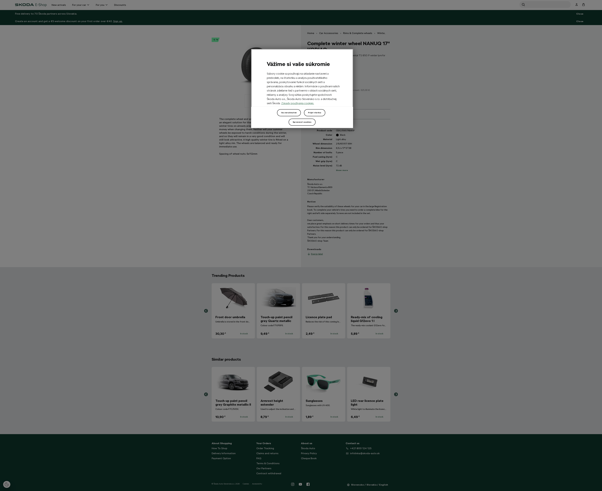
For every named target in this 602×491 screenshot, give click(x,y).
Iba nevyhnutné (289, 113)
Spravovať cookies (302, 122)
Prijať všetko (314, 113)
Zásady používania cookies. (297, 103)
